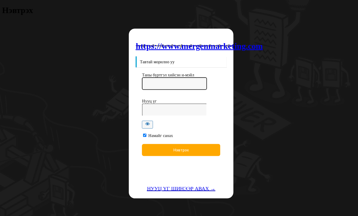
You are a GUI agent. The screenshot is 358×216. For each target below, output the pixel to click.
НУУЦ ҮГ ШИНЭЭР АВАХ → (181, 188)
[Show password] (147, 125)
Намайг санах (160, 135)
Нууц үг (149, 101)
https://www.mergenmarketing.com (199, 45)
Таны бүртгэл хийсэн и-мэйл (168, 75)
